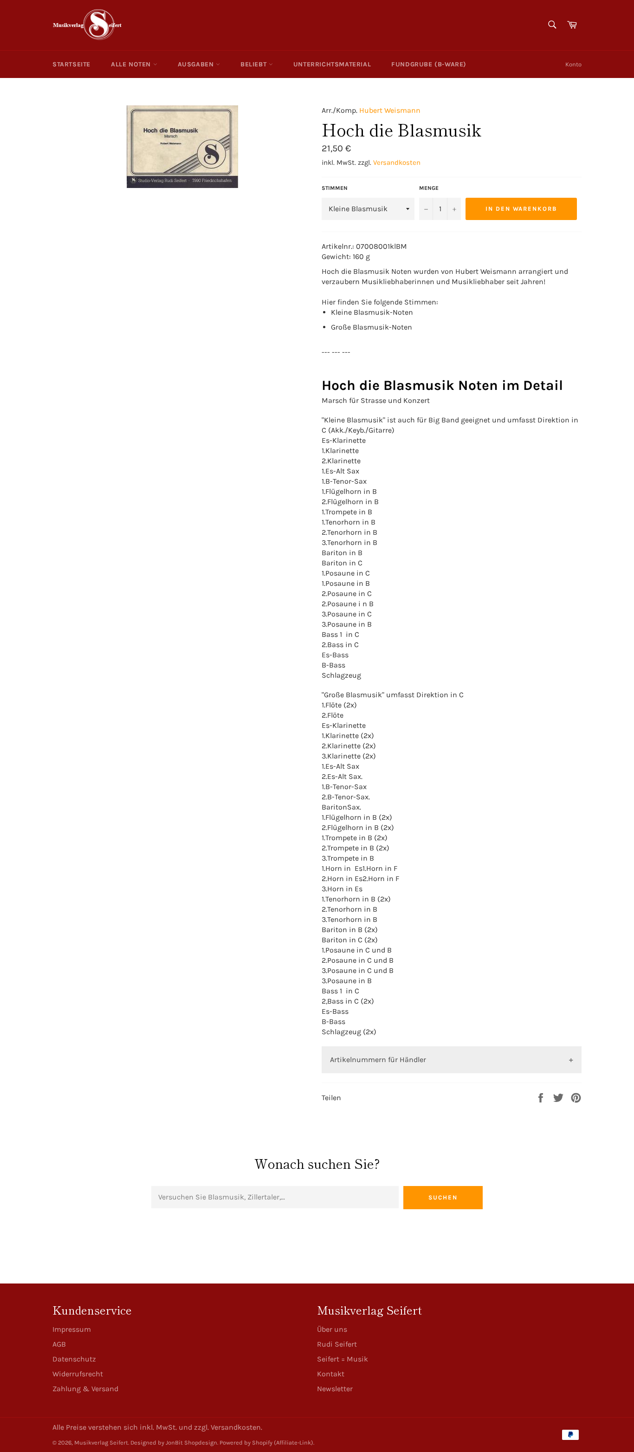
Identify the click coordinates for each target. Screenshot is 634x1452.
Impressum (71, 1329)
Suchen (443, 1197)
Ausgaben (197, 64)
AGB (59, 1344)
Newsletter (335, 1388)
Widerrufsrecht (77, 1373)
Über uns (332, 1329)
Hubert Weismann (390, 110)
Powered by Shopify (246, 1442)
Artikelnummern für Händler (378, 1059)
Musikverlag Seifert (101, 1442)
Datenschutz (74, 1359)
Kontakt (330, 1373)
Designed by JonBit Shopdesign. (174, 1442)
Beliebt (254, 64)
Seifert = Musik (342, 1359)
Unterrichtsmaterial (332, 64)
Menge (429, 188)
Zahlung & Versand (85, 1388)
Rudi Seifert (337, 1344)
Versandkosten (397, 162)
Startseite (71, 64)
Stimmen (335, 188)
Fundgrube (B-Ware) (428, 64)
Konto (573, 64)
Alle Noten (132, 64)
